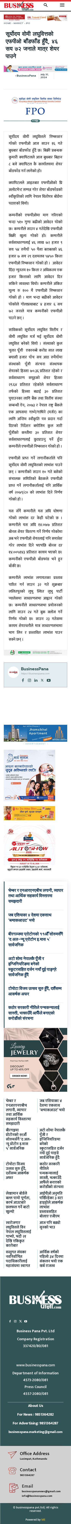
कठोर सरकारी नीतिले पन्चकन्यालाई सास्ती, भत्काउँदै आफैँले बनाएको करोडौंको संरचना (33, 1013)
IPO (28, 23)
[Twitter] (42, 680)
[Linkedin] (36, 680)
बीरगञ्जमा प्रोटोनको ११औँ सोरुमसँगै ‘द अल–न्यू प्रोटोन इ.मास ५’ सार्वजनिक (35, 939)
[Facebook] (23, 680)
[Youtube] (49, 680)
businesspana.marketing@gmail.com (35, 1432)
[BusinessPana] (15, 76)
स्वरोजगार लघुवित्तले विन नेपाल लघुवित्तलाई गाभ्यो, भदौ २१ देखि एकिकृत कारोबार (18, 1234)
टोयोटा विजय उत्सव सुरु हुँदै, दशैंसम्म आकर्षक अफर (17, 1171)
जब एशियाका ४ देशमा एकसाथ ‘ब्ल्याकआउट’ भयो (52, 1105)
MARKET (18, 23)
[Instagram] (29, 680)
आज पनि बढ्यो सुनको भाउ (50, 1225)
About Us (35, 1405)
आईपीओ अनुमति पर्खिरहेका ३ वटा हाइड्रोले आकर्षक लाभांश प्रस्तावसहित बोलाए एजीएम (51, 1205)
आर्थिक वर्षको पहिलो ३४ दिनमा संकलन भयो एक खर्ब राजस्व (51, 1259)
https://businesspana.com (35, 673)
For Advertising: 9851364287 (35, 1423)
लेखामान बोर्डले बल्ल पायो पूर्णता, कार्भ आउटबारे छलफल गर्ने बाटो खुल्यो (18, 1202)
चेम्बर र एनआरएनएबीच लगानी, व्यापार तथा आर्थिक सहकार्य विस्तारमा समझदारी (35, 896)
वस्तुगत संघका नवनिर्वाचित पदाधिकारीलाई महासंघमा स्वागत (18, 1259)
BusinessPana (26, 76)
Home (7, 23)
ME (43, 1519)
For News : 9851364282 (35, 1414)
